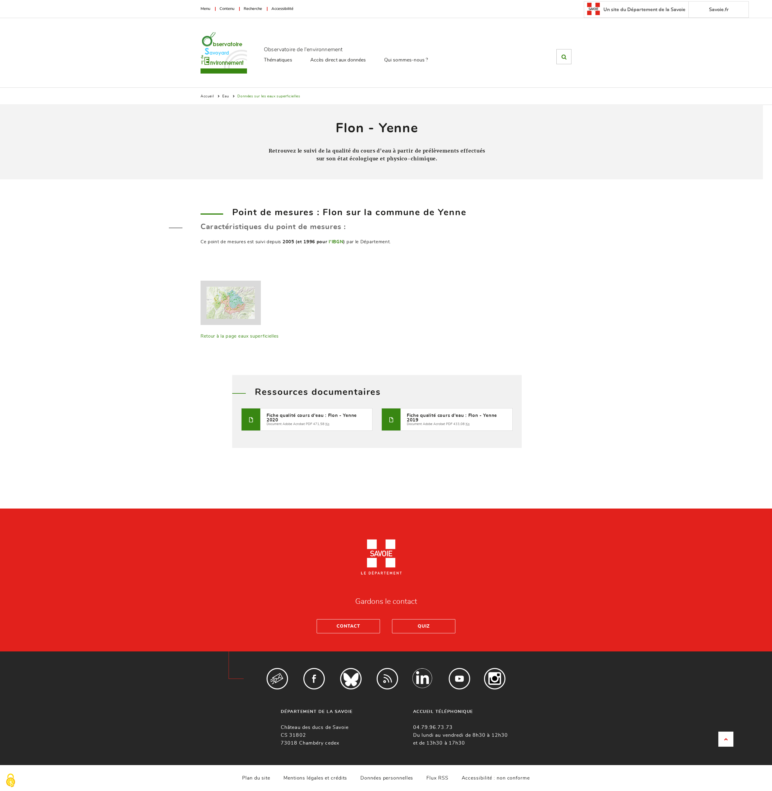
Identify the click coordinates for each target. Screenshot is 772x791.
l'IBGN (336, 242)
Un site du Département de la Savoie (643, 9)
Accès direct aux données (338, 60)
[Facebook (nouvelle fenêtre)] (314, 678)
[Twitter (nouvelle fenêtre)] (351, 678)
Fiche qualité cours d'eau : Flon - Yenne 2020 (312, 417)
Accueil (207, 96)
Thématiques (278, 60)
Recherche (253, 9)
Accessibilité (282, 9)
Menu (205, 9)
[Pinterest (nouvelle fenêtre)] (422, 678)
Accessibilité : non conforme (496, 778)
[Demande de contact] (277, 678)
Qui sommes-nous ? (406, 60)
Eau (225, 96)
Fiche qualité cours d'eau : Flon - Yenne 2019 (452, 417)
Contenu (227, 9)
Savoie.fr (719, 9)
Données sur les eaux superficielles (268, 96)
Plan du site (256, 778)
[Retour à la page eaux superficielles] (231, 302)
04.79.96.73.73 (433, 727)
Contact (348, 626)
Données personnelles (386, 778)
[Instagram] (494, 678)
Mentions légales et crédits (315, 778)
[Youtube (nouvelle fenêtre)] (459, 678)
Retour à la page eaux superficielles (240, 336)
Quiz (424, 626)
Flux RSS (437, 778)
